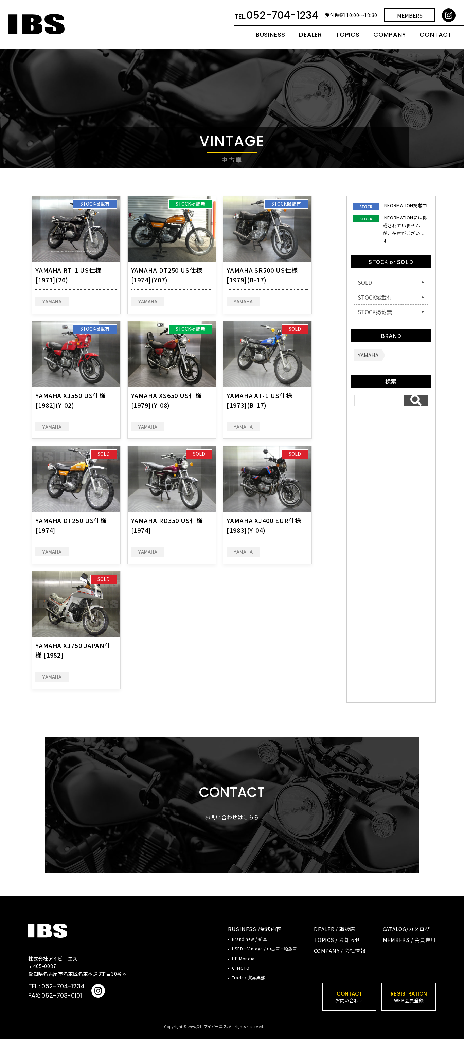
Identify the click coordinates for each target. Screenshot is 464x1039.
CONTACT (436, 35)
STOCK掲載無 (190, 203)
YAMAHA (51, 301)
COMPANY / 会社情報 (340, 950)
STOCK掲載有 (95, 203)
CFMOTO (241, 968)
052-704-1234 (63, 986)
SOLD (295, 328)
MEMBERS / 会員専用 (409, 939)
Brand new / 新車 (249, 939)
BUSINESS (270, 35)
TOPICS (348, 35)
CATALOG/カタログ (406, 928)
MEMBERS (410, 15)
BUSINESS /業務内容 (255, 928)
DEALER (310, 35)
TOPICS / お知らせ (337, 939)
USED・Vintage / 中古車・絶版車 (264, 948)
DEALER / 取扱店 (334, 928)
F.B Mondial (244, 958)
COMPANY (389, 35)
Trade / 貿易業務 (248, 977)
